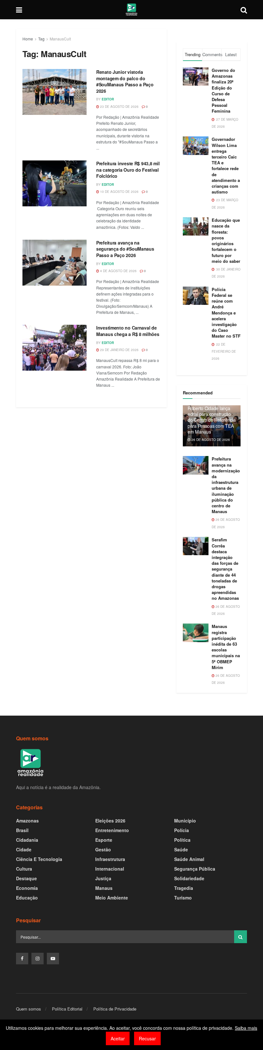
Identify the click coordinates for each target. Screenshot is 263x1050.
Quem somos (28, 1009)
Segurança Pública (194, 868)
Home (27, 38)
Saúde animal (189, 859)
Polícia (181, 830)
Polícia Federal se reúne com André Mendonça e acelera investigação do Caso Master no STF (226, 312)
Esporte (103, 840)
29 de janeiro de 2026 (119, 350)
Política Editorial (67, 1009)
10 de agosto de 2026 (119, 191)
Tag (41, 38)
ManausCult (60, 38)
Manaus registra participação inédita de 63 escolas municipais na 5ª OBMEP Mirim (226, 646)
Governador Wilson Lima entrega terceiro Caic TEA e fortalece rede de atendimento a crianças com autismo (226, 165)
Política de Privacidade (114, 1009)
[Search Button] (240, 936)
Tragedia (183, 888)
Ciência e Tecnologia (39, 859)
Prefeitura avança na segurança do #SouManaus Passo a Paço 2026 (125, 248)
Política (182, 840)
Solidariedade (189, 878)
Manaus (104, 888)
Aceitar (118, 1038)
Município (185, 820)
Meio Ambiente (111, 897)
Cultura (24, 868)
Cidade (23, 849)
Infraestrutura (110, 859)
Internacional (109, 868)
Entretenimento (112, 830)
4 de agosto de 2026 (118, 271)
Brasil (22, 830)
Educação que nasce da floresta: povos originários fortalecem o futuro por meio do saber (226, 240)
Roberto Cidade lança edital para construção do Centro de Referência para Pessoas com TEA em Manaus (212, 420)
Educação (27, 897)
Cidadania (27, 840)
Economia (27, 888)
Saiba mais (246, 1028)
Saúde (181, 849)
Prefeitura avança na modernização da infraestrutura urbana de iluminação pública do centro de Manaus (226, 485)
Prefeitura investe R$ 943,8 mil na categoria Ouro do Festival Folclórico (127, 169)
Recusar (147, 1038)
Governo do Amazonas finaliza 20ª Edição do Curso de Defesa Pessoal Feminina (223, 90)
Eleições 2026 (110, 820)
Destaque (26, 878)
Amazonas (27, 820)
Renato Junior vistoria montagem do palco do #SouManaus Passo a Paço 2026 (125, 81)
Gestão (103, 849)
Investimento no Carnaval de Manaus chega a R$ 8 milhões (127, 330)
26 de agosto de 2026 (210, 439)
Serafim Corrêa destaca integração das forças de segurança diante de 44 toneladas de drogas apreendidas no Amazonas (225, 569)
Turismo (183, 897)
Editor (108, 99)
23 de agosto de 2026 (119, 106)
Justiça (103, 878)
